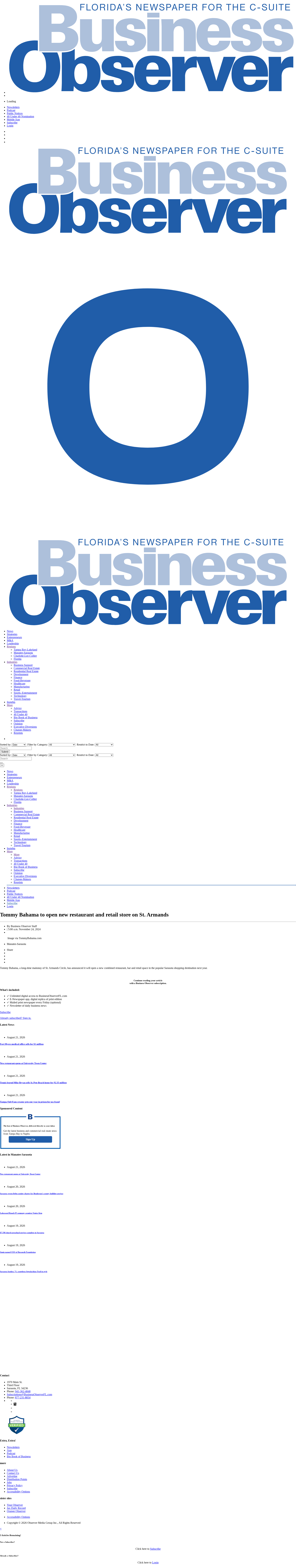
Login (10, 125)
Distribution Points (17, 1479)
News (10, 631)
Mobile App (13, 119)
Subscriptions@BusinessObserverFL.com (29, 1394)
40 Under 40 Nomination (20, 116)
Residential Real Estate (26, 671)
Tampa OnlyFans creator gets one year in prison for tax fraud (30, 1102)
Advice (18, 708)
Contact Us (13, 1473)
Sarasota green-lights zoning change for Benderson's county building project (31, 1194)
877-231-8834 (22, 1397)
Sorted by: (6, 744)
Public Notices (15, 113)
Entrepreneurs (14, 637)
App (9, 1450)
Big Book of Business (26, 717)
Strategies (12, 634)
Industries (12, 662)
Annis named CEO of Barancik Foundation (18, 1252)
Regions (11, 646)
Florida (17, 658)
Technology (20, 695)
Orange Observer (16, 1511)
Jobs (9, 1482)
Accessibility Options (18, 1491)
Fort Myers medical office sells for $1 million (22, 1044)
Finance (18, 677)
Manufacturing (22, 686)
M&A (10, 640)
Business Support (23, 665)
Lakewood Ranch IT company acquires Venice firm (21, 1213)
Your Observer (15, 1504)
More (10, 705)
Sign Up (30, 1139)
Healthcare (19, 683)
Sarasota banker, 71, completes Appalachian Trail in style (23, 1271)
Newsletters (13, 107)
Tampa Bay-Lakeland (25, 649)
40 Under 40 (20, 714)
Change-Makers (22, 729)
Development (21, 674)
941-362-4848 (22, 1391)
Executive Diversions (25, 726)
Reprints (18, 732)
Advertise (12, 1476)
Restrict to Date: (85, 744)
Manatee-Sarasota (23, 652)
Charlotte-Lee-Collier (25, 655)
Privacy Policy (15, 1485)
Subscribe (12, 122)
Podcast (11, 110)
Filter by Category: (37, 744)
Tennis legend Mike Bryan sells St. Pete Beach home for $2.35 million (33, 1082)
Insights (11, 702)
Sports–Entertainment (25, 692)
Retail (17, 689)
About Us (12, 1470)
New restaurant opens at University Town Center (23, 1063)
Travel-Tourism (22, 699)
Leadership (13, 643)
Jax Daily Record (16, 1508)
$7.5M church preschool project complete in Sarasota (22, 1233)
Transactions (20, 711)
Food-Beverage (22, 680)
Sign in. (15, 1018)
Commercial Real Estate (27, 668)
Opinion (18, 723)
